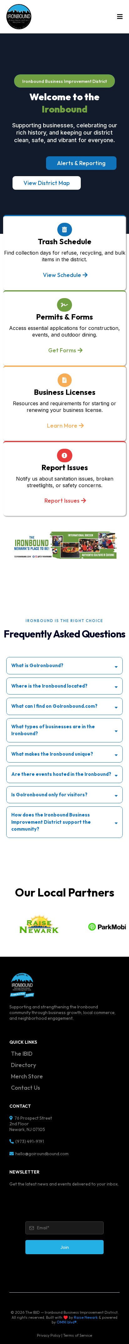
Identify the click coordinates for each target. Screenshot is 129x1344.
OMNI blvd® (67, 1322)
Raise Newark (86, 1317)
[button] (119, 16)
